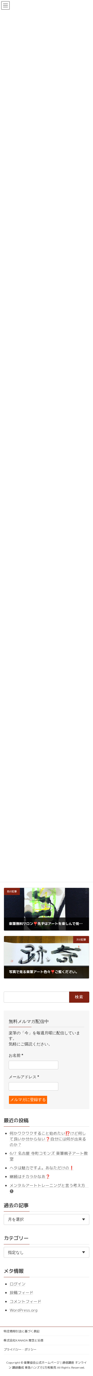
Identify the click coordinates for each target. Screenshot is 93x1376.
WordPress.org (23, 1310)
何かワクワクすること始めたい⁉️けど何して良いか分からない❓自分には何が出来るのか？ (48, 1138)
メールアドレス (24, 1077)
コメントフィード (25, 1301)
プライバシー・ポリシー (20, 1349)
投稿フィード (21, 1292)
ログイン (18, 1283)
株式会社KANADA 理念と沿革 (23, 1340)
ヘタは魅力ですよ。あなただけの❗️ (42, 1167)
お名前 (16, 1055)
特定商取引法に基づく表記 (21, 1331)
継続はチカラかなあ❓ (30, 1176)
